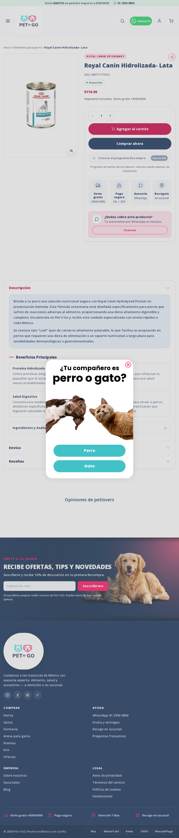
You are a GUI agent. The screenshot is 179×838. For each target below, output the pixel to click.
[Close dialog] (128, 364)
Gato (89, 466)
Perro (89, 450)
